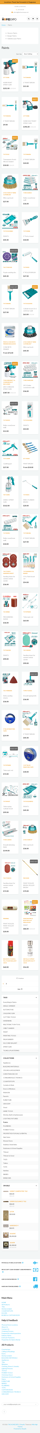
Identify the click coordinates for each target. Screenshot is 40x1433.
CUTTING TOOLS (9, 1017)
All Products (6, 1304)
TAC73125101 (7, 267)
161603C (13, 1233)
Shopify (22, 1424)
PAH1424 (26, 878)
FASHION (6, 1092)
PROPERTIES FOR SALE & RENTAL (15, 1133)
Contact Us (5, 1329)
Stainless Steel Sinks (10, 1144)
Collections (8, 1058)
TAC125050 (27, 650)
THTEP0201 (27, 612)
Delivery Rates (6, 1335)
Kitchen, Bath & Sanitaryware (13, 1115)
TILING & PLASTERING (11, 1050)
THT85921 (6, 420)
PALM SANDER (8, 1039)
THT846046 (7, 303)
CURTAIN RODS (7, 1390)
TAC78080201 (7, 690)
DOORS (4, 1313)
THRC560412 (27, 193)
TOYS (5, 1167)
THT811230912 (28, 801)
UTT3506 (6, 77)
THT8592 (26, 267)
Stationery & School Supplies (12, 1148)
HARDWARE (7, 1021)
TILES (5, 1159)
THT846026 (27, 77)
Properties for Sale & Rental (11, 1340)
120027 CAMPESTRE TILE (19, 1191)
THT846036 (27, 154)
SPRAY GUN (7, 1047)
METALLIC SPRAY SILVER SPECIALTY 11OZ (29, 961)
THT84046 (26, 729)
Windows (5, 1364)
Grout (5, 1107)
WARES (5, 1174)
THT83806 (26, 231)
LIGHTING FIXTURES (10, 1118)
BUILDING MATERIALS (11, 1066)
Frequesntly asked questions (11, 1333)
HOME (4, 1302)
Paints (5, 1122)
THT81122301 (27, 303)
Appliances (7, 1063)
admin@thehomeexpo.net (20, 12)
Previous (21, 978)
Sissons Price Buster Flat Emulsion (28, 920)
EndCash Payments (8, 1338)
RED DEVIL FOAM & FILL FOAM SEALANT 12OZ (10, 961)
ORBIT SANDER (8, 1028)
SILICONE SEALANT (10, 1043)
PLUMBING (7, 1126)
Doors (4, 1354)
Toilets (5, 1163)
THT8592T (6, 801)
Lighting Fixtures (7, 1368)
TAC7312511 (7, 878)
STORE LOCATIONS (20, 6)
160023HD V (14, 1225)
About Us (5, 1327)
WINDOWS (7, 1178)
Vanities (6, 1170)
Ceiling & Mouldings (8, 1351)
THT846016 (7, 116)
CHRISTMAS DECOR (10, 1074)
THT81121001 (27, 420)
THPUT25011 (27, 690)
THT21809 (6, 458)
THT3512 (6, 154)
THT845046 (27, 533)
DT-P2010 (26, 458)
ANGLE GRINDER (9, 1006)
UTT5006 (26, 116)
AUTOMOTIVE (8, 1010)
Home (4, 25)
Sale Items (6, 1137)
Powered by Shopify (20, 1429)
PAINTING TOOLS (9, 1036)
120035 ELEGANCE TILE (18, 1201)
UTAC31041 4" (27, 840)
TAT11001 (6, 495)
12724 (12, 1211)
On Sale (6, 1186)
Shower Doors (8, 1141)
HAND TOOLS (8, 1111)
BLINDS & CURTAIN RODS (11, 1315)
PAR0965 (6, 918)
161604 (12, 1242)
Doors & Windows (9, 1089)
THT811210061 (8, 231)
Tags (5, 997)
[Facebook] (4, 1412)
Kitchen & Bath (7, 1309)
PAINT (5, 1032)
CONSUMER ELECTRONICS (12, 1078)
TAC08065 (6, 612)
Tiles (3, 1307)
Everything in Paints (10, 1002)
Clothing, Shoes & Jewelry (10, 1366)
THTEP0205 (7, 765)
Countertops (6, 1349)
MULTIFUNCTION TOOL (11, 1024)
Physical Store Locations (10, 1325)
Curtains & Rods (8, 1085)
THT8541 (26, 495)
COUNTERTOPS (9, 1081)
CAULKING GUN (9, 1013)
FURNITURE (7, 1100)
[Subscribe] (35, 1404)
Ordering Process (7, 1331)
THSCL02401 (7, 840)
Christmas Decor (7, 1375)
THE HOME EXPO (13, 1424)
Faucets (6, 1096)
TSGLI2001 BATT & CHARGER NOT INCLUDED (9, 382)
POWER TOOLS (8, 1130)
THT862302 (7, 650)
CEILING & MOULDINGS (11, 1070)
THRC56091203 (28, 380)
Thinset (6, 1152)
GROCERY (6, 1104)
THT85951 (6, 533)
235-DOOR (21, 9)
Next (19, 989)
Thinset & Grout (8, 1156)
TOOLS (4, 1371)
